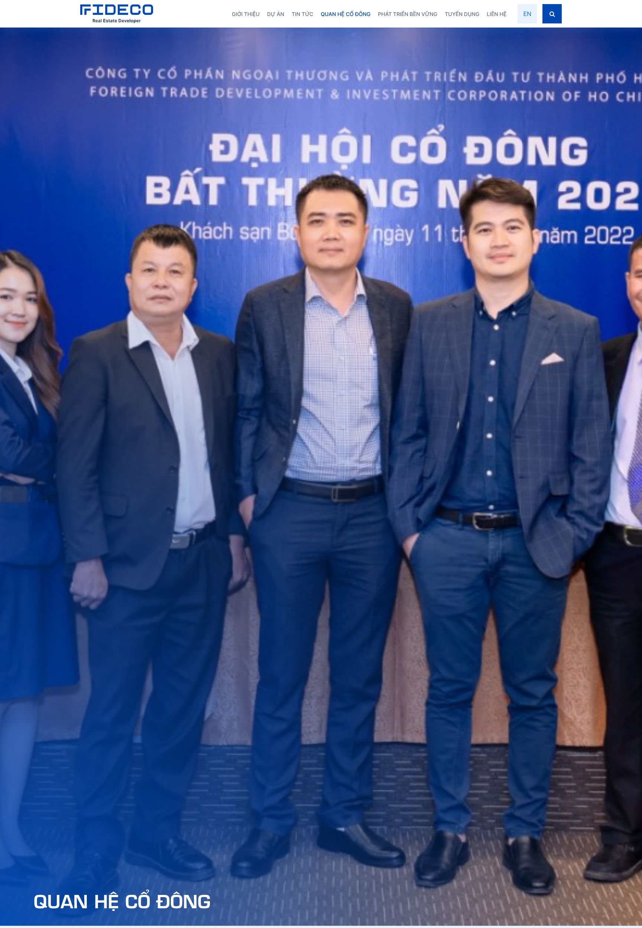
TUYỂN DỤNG (462, 14)
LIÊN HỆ (496, 14)
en (527, 13)
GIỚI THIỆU (246, 14)
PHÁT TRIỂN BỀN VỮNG (407, 14)
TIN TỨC (302, 14)
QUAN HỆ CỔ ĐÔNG (345, 14)
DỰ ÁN (275, 14)
